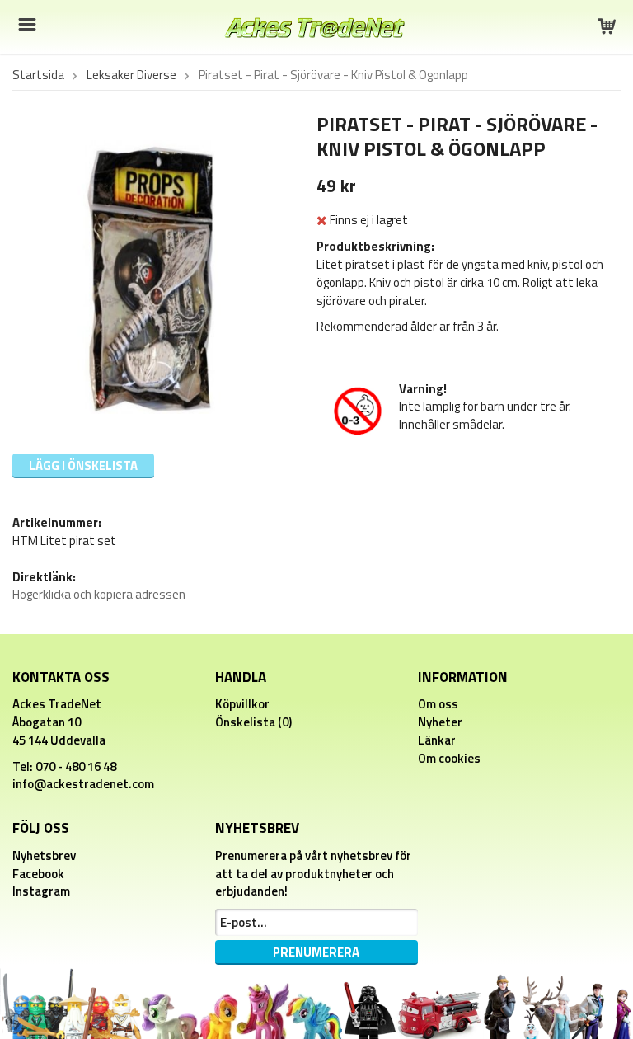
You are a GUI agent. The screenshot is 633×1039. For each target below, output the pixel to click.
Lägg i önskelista (83, 465)
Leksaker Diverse (131, 75)
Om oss (438, 703)
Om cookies (449, 758)
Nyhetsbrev (44, 855)
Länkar (437, 740)
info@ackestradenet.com (83, 783)
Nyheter (440, 721)
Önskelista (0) (253, 721)
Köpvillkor (242, 703)
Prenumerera (316, 952)
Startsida (38, 75)
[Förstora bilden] (149, 275)
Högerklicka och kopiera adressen (98, 594)
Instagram (41, 891)
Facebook (38, 873)
